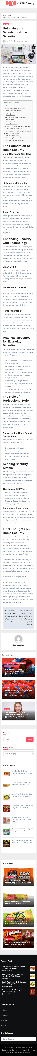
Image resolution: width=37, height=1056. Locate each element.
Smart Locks (10, 119)
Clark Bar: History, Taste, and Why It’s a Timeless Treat (18, 692)
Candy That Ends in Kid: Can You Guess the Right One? (17, 923)
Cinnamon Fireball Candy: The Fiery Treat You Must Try (17, 944)
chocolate (8, 685)
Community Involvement (13, 138)
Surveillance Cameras (12, 122)
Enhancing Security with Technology (15, 117)
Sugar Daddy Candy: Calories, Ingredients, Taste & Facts (17, 902)
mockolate (8, 666)
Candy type (9, 877)
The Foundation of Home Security (14, 108)
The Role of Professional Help (13, 129)
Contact (5, 1015)
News (5, 1020)
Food (4, 1025)
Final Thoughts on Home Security (14, 140)
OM (15, 685)
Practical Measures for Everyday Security (17, 126)
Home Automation (11, 124)
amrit (9, 673)
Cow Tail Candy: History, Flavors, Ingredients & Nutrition (18, 882)
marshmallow (20, 663)
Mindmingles (26, 1050)
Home (5, 1010)
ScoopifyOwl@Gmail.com (22, 1052)
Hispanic (11, 663)
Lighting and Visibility (12, 113)
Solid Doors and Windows (14, 110)
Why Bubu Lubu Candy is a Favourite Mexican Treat (15, 670)
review (6, 24)
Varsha (11, 41)
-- (5, 663)
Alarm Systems (10, 115)
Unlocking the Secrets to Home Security (15, 32)
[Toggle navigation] (2, 4)
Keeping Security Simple (11, 133)
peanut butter (22, 685)
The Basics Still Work (12, 135)
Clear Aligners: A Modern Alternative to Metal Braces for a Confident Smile (17, 714)
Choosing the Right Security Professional (18, 131)
